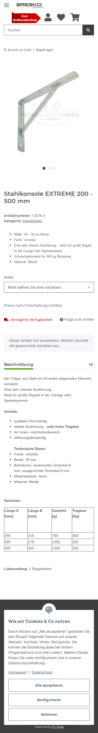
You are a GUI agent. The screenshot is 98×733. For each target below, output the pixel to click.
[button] (47, 17)
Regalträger (32, 220)
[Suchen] (88, 30)
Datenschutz (42, 672)
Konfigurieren (49, 700)
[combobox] (49, 287)
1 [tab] (43, 168)
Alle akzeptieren (49, 685)
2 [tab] (49, 168)
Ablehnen (49, 714)
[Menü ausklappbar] (6, 3)
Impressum (17, 672)
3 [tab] (54, 168)
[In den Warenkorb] (8, 65)
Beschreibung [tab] (18, 364)
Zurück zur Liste (19, 49)
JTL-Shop (58, 726)
